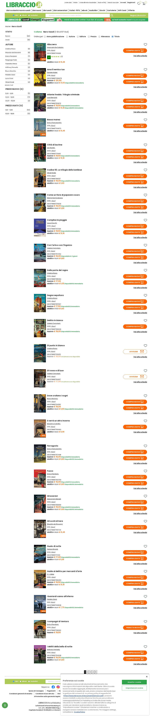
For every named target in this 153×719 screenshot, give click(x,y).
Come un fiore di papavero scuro (63, 195)
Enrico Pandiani (17, 56)
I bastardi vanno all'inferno (60, 596)
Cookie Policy (79, 712)
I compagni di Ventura (58, 621)
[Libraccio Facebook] (53, 688)
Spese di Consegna (36, 691)
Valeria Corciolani (53, 248)
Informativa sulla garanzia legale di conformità (52, 696)
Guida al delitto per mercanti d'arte (64, 571)
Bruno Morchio (17, 71)
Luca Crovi (17, 78)
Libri (16, 15)
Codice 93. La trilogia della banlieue (64, 169)
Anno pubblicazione (55, 36)
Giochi (102, 10)
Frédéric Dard (17, 75)
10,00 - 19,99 (17, 97)
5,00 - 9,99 (17, 93)
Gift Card (122, 10)
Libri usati (47, 10)
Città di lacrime (54, 144)
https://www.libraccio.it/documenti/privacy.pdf (83, 696)
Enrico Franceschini (54, 123)
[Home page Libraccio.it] (24, 7)
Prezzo (94, 36)
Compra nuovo (133, 75)
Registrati (131, 2)
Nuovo (17, 36)
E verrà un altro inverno (58, 420)
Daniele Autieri (52, 72)
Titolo (117, 36)
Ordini (75, 2)
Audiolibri (93, 10)
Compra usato (133, 50)
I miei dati (68, 2)
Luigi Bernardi (52, 98)
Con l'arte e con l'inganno (59, 245)
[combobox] (77, 15)
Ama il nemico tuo (56, 69)
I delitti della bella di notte (59, 646)
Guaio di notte (54, 546)
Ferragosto (52, 445)
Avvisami (133, 351)
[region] (104, 694)
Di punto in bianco (56, 345)
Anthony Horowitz (17, 67)
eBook (84, 10)
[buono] (76, 19)
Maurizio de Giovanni (17, 52)
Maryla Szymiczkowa (55, 198)
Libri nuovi (36, 10)
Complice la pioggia (57, 220)
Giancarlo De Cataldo (55, 47)
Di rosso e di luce (55, 370)
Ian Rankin (51, 148)
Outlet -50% (74, 10)
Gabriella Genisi (17, 64)
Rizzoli (53, 50)
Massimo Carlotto (53, 424)
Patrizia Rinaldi (52, 549)
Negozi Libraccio (137, 15)
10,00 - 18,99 (17, 114)
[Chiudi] (147, 676)
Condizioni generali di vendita (20, 694)
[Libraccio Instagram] (58, 688)
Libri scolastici (18, 10)
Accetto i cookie (134, 682)
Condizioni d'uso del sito (45, 694)
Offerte (131, 10)
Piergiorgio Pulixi (17, 60)
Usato (17, 40)
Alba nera (52, 44)
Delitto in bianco (55, 320)
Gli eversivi (52, 496)
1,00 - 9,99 (17, 110)
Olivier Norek (17, 82)
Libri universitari (60, 10)
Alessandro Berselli (54, 499)
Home (7, 26)
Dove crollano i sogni (57, 395)
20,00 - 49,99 (17, 101)
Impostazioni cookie (134, 688)
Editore (83, 36)
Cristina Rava (17, 49)
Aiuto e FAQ (102, 2)
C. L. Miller (50, 574)
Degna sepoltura (55, 295)
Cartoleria (111, 10)
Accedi (123, 2)
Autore (72, 36)
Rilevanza (105, 36)
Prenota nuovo (133, 627)
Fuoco (50, 471)
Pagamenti (51, 691)
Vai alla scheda (140, 56)
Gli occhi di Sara (55, 521)
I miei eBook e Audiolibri (87, 2)
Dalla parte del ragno (57, 270)
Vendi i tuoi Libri (113, 2)
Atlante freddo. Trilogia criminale (63, 94)
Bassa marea (53, 119)
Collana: (38, 31)
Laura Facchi (52, 223)
